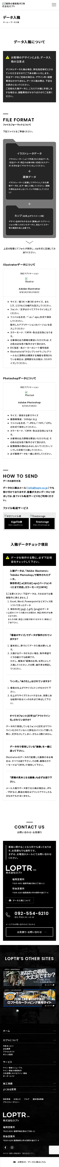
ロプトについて (11, 1040)
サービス (7, 1062)
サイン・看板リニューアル (12, 1067)
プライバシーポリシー (11, 1102)
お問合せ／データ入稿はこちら (32, 1161)
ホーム (6, 1030)
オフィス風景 (8, 1054)
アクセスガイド (9, 1051)
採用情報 (6, 1099)
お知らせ (17, 1099)
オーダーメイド (9, 1076)
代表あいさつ (8, 1046)
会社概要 (6, 1048)
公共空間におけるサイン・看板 (15, 1073)
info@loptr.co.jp (38, 487)
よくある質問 (9, 1089)
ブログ (26, 1099)
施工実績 (8, 1083)
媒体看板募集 (38, 1099)
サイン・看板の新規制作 (12, 1070)
